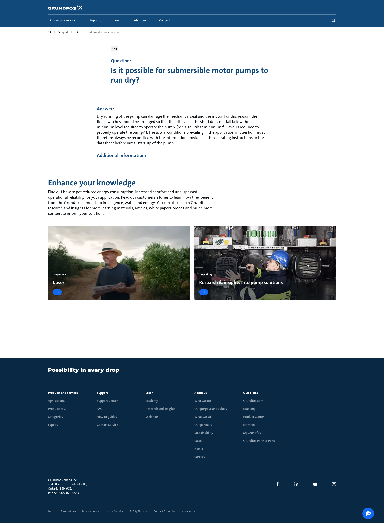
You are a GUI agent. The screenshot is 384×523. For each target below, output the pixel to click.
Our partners (203, 425)
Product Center (253, 417)
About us (200, 393)
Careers (199, 457)
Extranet (249, 425)
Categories (55, 417)
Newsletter (188, 511)
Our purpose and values (210, 409)
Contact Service (107, 425)
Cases (198, 441)
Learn (149, 393)
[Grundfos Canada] (49, 32)
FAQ (99, 409)
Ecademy (152, 401)
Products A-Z (57, 409)
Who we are (202, 401)
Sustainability (203, 433)
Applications (56, 401)
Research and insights (160, 409)
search (333, 20)
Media (198, 449)
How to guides (107, 417)
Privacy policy (90, 511)
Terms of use (68, 511)
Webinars (152, 417)
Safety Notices (138, 511)
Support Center (107, 401)
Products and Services (63, 393)
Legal (51, 511)
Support (102, 393)
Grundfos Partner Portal (259, 441)
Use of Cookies (114, 511)
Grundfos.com (253, 401)
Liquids (53, 425)
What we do (202, 417)
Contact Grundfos (164, 511)
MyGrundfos (252, 433)
